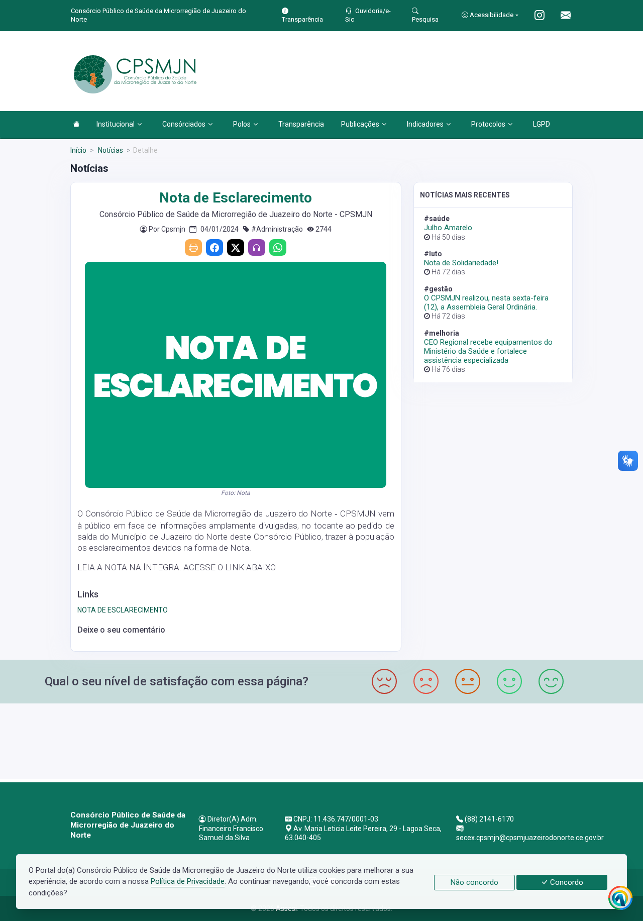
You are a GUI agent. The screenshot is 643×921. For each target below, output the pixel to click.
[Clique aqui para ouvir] (256, 247)
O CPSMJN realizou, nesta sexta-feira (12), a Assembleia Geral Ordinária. (486, 302)
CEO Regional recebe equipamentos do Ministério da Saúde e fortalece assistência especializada (488, 351)
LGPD (541, 124)
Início (78, 150)
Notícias (109, 150)
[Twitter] (235, 247)
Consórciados (183, 124)
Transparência (301, 124)
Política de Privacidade (188, 881)
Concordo (565, 882)
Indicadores (425, 124)
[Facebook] (214, 247)
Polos (242, 124)
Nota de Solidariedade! (461, 262)
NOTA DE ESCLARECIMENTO (122, 610)
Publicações (360, 124)
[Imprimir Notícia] (193, 247)
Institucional (115, 124)
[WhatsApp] (277, 247)
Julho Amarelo (448, 227)
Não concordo (474, 882)
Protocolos (488, 124)
